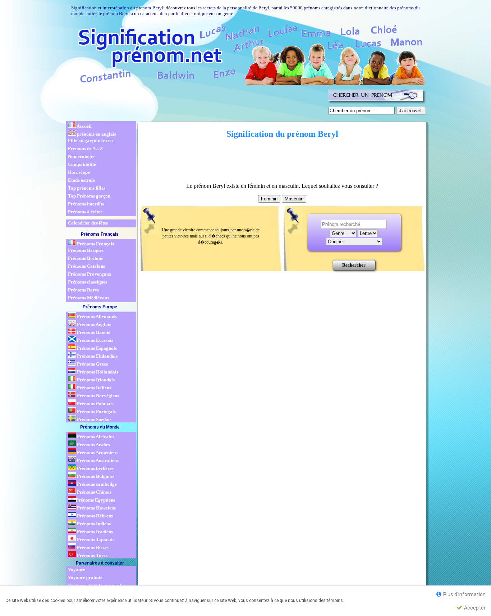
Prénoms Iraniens (94, 531)
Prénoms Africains (95, 436)
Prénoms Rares (83, 290)
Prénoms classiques (87, 282)
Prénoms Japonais (95, 539)
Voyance (76, 569)
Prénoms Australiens (97, 460)
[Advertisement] (196, 103)
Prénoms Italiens (93, 387)
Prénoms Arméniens (97, 452)
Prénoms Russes (92, 547)
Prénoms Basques (86, 250)
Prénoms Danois (93, 332)
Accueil (84, 126)
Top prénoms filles (86, 188)
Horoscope (79, 172)
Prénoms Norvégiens (97, 395)
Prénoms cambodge (96, 484)
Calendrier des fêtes (88, 223)
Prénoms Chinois (93, 492)
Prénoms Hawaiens (96, 508)
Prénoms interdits (86, 204)
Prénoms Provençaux (89, 274)
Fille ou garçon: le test (90, 140)
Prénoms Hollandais (97, 372)
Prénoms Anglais (93, 324)
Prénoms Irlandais (95, 379)
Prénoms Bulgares (95, 476)
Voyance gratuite (85, 577)
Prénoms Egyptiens (95, 500)
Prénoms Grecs (92, 364)
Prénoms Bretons (85, 258)
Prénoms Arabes (93, 444)
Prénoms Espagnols (96, 348)
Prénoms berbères (95, 468)
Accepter (474, 608)
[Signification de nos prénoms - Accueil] (245, 53)
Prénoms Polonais (95, 403)
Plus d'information (464, 594)
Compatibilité (82, 164)
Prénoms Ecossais (94, 340)
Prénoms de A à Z (85, 148)
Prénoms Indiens (93, 523)
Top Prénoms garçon (89, 196)
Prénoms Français (95, 243)
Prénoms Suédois (93, 419)
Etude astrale (81, 180)
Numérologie (81, 156)
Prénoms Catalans (86, 266)
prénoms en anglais (96, 134)
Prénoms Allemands (96, 316)
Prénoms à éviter (85, 211)
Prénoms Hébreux (95, 515)
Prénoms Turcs (91, 555)
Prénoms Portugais (96, 411)
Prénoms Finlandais (97, 356)
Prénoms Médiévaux (89, 297)
